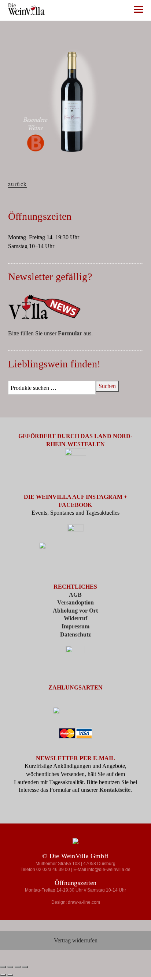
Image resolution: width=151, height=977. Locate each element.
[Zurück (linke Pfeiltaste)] (3, 975)
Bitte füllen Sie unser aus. (50, 333)
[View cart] (118, 11)
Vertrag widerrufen (75, 940)
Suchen (107, 386)
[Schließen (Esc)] (25, 967)
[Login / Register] (96, 11)
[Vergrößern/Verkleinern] (3, 967)
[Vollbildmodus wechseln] (10, 967)
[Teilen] (18, 967)
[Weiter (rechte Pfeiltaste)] (10, 975)
